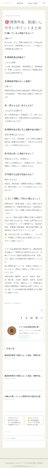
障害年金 (20, 3)
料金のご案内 (32, 3)
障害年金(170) (9, 303)
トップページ (7, 3)
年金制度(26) (17, 303)
